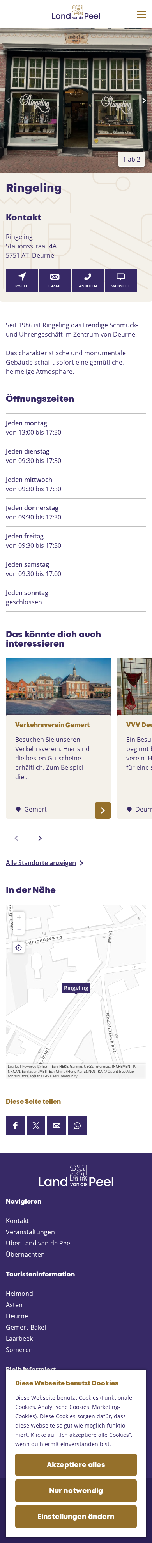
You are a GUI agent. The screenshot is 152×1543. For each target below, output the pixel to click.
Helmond (19, 1293)
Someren (19, 1349)
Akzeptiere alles (76, 1465)
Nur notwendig (76, 1491)
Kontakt (17, 1220)
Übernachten (25, 1254)
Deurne (17, 1316)
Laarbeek (19, 1338)
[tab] (131, 159)
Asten (14, 1304)
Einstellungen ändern (76, 1517)
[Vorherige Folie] (8, 100)
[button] (76, 991)
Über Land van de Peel (39, 1243)
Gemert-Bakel (26, 1327)
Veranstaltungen (30, 1232)
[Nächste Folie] (144, 100)
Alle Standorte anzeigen (41, 862)
